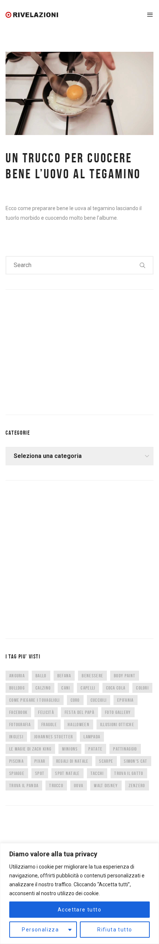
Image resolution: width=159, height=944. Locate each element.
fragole (49, 724)
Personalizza (40, 930)
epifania (125, 700)
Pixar (39, 761)
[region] (79, 893)
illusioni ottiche (117, 724)
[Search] (142, 265)
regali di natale (72, 761)
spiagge (16, 773)
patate (95, 749)
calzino (43, 688)
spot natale (67, 773)
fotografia (20, 724)
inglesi (16, 736)
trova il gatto (128, 773)
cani (65, 688)
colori (142, 688)
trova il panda (23, 785)
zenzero (137, 785)
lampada (92, 736)
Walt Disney (106, 785)
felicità (46, 712)
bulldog (17, 688)
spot (39, 773)
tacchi (97, 773)
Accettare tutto (79, 910)
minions (70, 749)
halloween (78, 724)
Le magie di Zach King (30, 749)
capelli (88, 688)
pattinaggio (125, 749)
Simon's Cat (135, 761)
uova (78, 785)
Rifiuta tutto (114, 930)
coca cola (116, 688)
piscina (16, 761)
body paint (124, 675)
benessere (92, 675)
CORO (75, 700)
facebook (18, 712)
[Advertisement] (61, 350)
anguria (17, 675)
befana (64, 675)
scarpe (106, 761)
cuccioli (98, 700)
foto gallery (118, 712)
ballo (41, 675)
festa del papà (79, 712)
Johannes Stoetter (53, 736)
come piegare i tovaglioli (34, 700)
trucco (56, 785)
